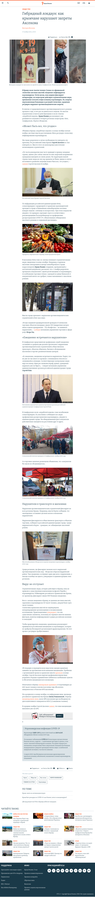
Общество (26, 9)
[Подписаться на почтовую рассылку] (89, 870)
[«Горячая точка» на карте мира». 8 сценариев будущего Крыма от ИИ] (69, 843)
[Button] (52, 37)
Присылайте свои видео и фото (11, 870)
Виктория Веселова (28, 28)
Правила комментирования (33, 873)
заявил (51, 706)
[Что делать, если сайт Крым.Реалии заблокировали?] (69, 853)
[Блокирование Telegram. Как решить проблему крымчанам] (7, 853)
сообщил (37, 330)
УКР (78, 3)
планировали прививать (48, 685)
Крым (77, 841)
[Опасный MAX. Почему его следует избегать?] (38, 853)
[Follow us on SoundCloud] (75, 870)
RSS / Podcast (5, 884)
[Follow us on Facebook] (49, 870)
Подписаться (5, 877)
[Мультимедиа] (89, 3)
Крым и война (48, 814)
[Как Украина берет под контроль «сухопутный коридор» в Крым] (7, 816)
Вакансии (27, 884)
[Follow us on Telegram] (71, 870)
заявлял (25, 164)
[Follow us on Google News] (67, 870)
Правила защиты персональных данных (34, 888)
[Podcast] (84, 870)
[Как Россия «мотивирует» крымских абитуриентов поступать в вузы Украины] (69, 816)
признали (59, 673)
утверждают (51, 612)
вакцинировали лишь (30, 699)
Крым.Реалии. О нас (31, 870)
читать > (59, 715)
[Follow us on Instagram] (62, 870)
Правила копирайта (31, 877)
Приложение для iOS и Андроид (12, 873)
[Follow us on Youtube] (58, 870)
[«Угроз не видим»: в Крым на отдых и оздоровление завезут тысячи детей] (38, 843)
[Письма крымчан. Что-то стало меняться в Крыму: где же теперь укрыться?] (7, 843)
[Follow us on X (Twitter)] (53, 870)
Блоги (15, 841)
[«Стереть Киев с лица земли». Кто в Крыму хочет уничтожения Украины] (38, 816)
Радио (3, 880)
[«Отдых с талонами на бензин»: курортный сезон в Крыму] (38, 828)
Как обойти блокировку (9, 887)
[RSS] (80, 870)
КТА (84, 3)
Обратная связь (29, 880)
